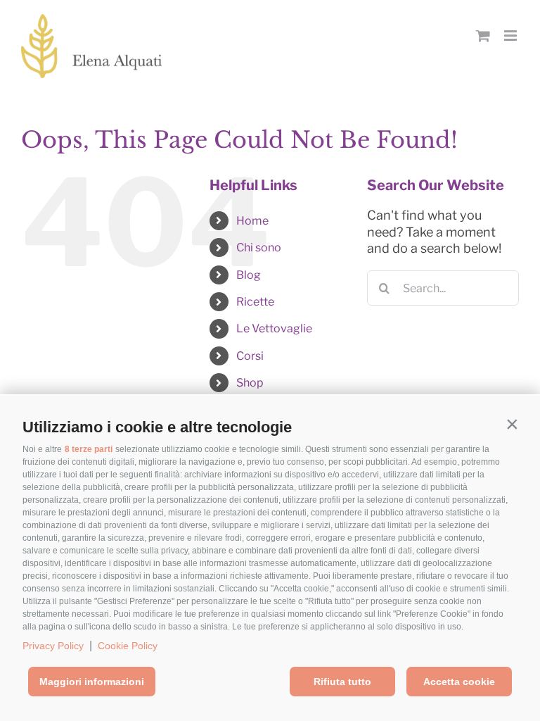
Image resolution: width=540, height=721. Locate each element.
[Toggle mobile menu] (511, 35)
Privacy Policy (53, 645)
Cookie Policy (128, 645)
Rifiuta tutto (342, 681)
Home (252, 220)
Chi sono (258, 247)
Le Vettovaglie (274, 328)
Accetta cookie (459, 681)
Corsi (250, 356)
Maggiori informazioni (91, 681)
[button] (512, 424)
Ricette (255, 301)
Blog (248, 275)
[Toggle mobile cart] (483, 35)
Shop (250, 382)
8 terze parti (88, 449)
